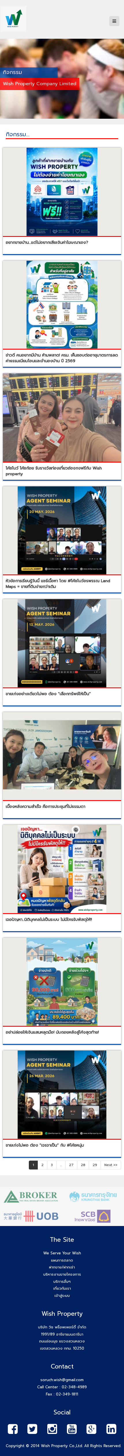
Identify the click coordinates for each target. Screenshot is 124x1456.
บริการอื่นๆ (62, 1281)
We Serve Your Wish (62, 1253)
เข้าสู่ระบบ (62, 1295)
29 (95, 1164)
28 (83, 1164)
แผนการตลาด (62, 1260)
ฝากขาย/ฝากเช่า (62, 1267)
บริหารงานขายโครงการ (62, 1274)
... (61, 1164)
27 (71, 1164)
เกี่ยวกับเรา (62, 1288)
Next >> (110, 1164)
